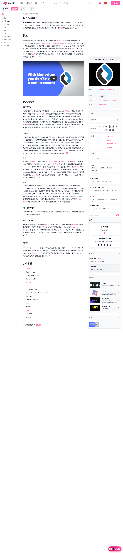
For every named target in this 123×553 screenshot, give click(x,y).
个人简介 (92, 113)
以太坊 (42, 43)
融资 (5, 42)
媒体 (90, 317)
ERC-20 (74, 161)
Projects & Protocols (106, 89)
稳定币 (42, 114)
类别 (21, 3)
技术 (5, 30)
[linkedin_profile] (106, 126)
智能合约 (44, 169)
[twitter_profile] (99, 126)
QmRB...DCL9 (104, 100)
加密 (60, 28)
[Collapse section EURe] (19, 27)
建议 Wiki (115, 3)
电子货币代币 (8, 36)
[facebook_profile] (116, 126)
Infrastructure (110, 94)
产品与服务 (7, 21)
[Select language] (106, 3)
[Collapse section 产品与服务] (19, 21)
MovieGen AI (106, 306)
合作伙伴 (6, 46)
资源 (35, 3)
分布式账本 (55, 164)
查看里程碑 (102, 105)
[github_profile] (103, 126)
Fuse (28, 310)
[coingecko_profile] (113, 126)
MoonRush (105, 298)
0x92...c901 (115, 100)
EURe (5, 27)
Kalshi (104, 283)
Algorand (29, 282)
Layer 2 (103, 96)
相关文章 (92, 277)
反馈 (90, 220)
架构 (5, 33)
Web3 (59, 41)
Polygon (49, 43)
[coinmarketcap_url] (110, 126)
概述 (5, 18)
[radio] (98, 245)
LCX (27, 303)
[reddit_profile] (106, 130)
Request (29, 286)
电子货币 (6, 24)
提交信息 (92, 253)
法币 (71, 23)
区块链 (63, 43)
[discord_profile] (113, 130)
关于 (42, 3)
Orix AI (104, 291)
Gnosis (56, 43)
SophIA (99, 258)
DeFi (102, 94)
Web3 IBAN (7, 39)
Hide (17, 14)
